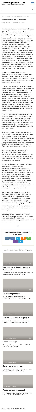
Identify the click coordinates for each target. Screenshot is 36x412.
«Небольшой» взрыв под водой (16, 318)
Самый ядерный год (11, 294)
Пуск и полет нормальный (14, 390)
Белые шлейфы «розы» (13, 366)
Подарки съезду (10, 342)
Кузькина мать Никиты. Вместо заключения (16, 269)
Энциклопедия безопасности (13, 3)
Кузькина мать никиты (19, 22)
